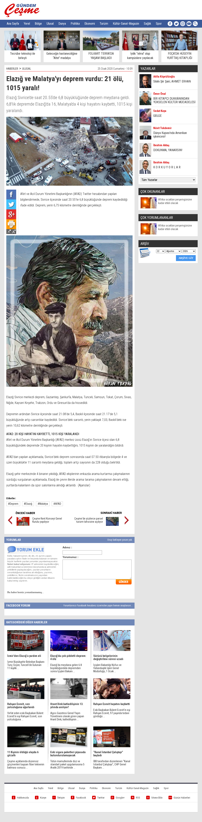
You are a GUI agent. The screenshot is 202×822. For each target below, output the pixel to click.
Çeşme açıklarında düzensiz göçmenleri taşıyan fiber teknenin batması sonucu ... (25, 764)
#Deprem (13, 503)
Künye (43, 797)
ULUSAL (26, 68)
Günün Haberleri (182, 797)
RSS (138, 797)
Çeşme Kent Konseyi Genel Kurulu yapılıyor (47, 520)
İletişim (61, 797)
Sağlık (147, 23)
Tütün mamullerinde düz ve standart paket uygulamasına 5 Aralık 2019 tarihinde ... (67, 764)
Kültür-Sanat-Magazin (126, 23)
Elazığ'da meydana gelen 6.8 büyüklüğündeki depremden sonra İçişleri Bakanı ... (66, 668)
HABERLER (12, 68)
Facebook (81, 797)
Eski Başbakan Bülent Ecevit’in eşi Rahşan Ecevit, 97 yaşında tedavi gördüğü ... (111, 713)
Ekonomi (89, 23)
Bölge (38, 23)
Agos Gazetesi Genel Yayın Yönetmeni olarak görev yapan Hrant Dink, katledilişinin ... (67, 716)
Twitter (101, 797)
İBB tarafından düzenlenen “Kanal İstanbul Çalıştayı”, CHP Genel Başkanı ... (111, 764)
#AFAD (57, 503)
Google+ (120, 797)
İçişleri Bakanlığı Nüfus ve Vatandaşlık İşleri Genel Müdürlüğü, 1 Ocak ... (107, 668)
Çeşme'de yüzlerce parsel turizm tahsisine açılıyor (88, 520)
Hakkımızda (23, 797)
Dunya (62, 23)
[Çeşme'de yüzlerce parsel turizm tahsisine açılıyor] (112, 524)
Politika (75, 23)
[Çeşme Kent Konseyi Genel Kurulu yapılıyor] (23, 524)
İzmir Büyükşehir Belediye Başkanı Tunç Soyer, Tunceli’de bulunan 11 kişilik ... (25, 665)
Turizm (104, 23)
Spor (159, 23)
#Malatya (43, 503)
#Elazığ (28, 503)
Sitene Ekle (156, 797)
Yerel (27, 23)
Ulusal (50, 23)
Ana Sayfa (13, 23)
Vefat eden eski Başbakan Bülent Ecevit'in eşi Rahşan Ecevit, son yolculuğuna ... (25, 716)
